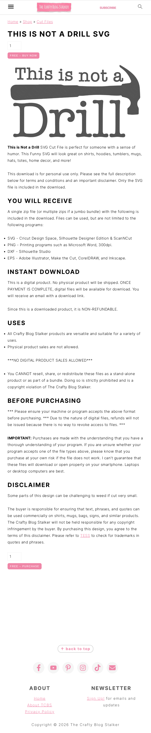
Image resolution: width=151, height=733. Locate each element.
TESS (85, 535)
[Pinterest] (68, 667)
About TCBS (39, 705)
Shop (27, 21)
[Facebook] (38, 667)
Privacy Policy (40, 711)
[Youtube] (53, 667)
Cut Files (45, 21)
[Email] (112, 667)
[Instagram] (83, 667)
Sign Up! (96, 698)
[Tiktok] (97, 667)
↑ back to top (75, 649)
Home (13, 21)
